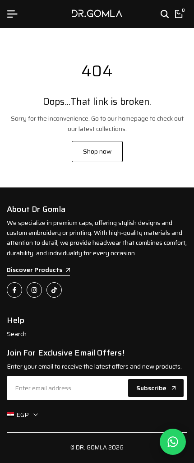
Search (17, 334)
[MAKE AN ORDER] (173, 442)
